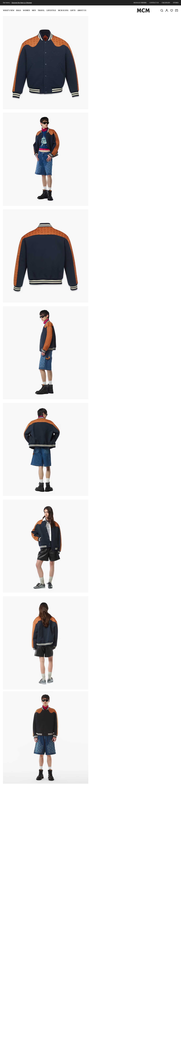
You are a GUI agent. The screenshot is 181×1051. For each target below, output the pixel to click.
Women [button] (26, 10)
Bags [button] (18, 10)
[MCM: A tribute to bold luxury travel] (143, 12)
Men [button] (34, 10)
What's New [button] (8, 10)
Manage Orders (140, 3)
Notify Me (135, 49)
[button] (45, 62)
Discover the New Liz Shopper (22, 3)
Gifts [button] (72, 10)
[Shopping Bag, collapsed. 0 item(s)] (176, 10)
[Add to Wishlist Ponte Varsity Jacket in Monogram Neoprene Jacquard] (162, 19)
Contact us (154, 3)
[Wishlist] (171, 10)
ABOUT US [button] (81, 10)
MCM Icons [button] (63, 10)
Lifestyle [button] (51, 10)
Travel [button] (41, 10)
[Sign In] (166, 10)
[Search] (161, 10)
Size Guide (110, 36)
